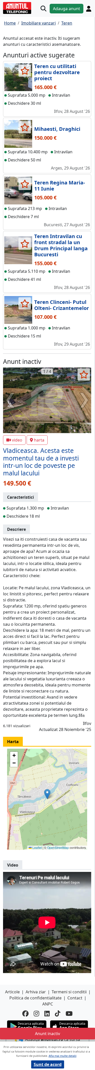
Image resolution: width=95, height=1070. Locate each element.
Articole (12, 992)
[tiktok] (58, 1013)
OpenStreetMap (58, 847)
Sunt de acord (48, 1064)
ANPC (47, 1004)
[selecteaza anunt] (24, 71)
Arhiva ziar (36, 992)
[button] (47, 794)
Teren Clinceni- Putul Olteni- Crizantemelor (61, 305)
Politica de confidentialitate (35, 998)
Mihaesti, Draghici (57, 128)
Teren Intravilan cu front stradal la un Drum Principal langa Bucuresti (61, 245)
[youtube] (69, 1013)
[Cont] (89, 9)
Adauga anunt (66, 8)
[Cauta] (43, 8)
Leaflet (37, 847)
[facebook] (25, 1013)
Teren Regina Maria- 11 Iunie (59, 185)
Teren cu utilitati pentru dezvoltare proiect (57, 72)
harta (39, 440)
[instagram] (36, 1013)
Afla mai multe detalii (63, 1056)
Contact (74, 998)
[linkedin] (47, 1013)
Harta (13, 741)
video (17, 440)
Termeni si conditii (69, 992)
